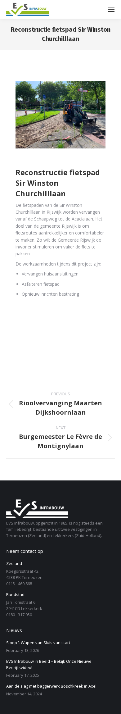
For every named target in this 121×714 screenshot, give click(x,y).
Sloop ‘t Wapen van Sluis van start (38, 642)
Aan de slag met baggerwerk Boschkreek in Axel (51, 686)
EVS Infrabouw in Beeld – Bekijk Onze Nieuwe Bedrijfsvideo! (49, 664)
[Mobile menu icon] (111, 9)
